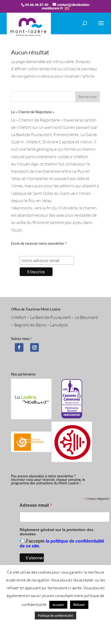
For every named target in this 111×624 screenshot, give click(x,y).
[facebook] (19, 347)
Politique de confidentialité (55, 615)
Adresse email (36, 505)
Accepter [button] (58, 604)
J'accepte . (62, 543)
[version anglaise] (67, 8)
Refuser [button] (79, 604)
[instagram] (34, 347)
